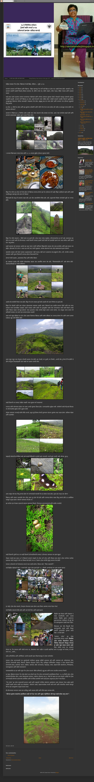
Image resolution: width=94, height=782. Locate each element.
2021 (80, 92)
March (81, 127)
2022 (80, 90)
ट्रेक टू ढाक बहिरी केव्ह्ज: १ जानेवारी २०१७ (89, 204)
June (81, 125)
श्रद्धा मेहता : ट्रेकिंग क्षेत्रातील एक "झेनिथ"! (88, 161)
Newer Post (8, 757)
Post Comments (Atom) (15, 760)
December (82, 100)
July (81, 107)
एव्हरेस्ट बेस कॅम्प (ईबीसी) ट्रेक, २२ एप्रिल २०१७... (85, 123)
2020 (80, 94)
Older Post (71, 757)
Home (6, 78)
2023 (80, 89)
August (81, 106)
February (82, 128)
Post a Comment (11, 755)
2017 (80, 99)
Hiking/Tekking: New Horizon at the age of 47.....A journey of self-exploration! (47, 78)
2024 (80, 87)
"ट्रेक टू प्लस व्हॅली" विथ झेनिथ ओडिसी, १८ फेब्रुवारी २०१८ (89, 193)
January (82, 130)
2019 (80, 96)
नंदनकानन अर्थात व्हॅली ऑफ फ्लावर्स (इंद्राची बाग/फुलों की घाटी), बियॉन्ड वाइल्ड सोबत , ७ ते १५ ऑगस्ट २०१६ (89, 172)
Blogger (57, 772)
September (82, 104)
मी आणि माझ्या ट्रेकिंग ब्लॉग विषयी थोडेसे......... (18, 78)
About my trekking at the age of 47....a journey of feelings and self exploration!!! (89, 182)
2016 (80, 132)
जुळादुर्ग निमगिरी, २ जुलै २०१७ (85, 114)
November (82, 102)
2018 (80, 97)
